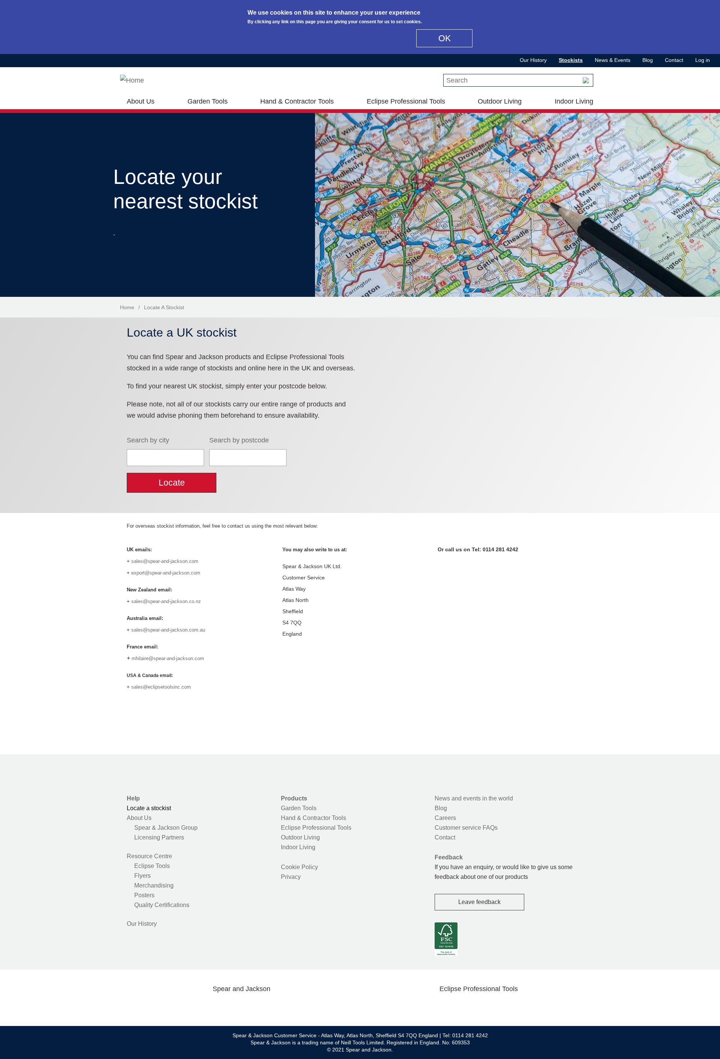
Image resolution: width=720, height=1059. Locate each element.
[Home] (132, 80)
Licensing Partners (159, 837)
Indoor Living (574, 101)
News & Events (612, 60)
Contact (674, 60)
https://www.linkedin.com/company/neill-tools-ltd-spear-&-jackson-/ (253, 1006)
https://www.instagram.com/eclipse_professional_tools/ (490, 1006)
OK (444, 38)
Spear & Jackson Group (166, 827)
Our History (533, 60)
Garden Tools (208, 101)
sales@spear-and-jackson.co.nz (166, 601)
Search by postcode (239, 440)
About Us (140, 101)
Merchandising (154, 885)
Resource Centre (149, 856)
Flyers (142, 875)
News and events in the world (474, 798)
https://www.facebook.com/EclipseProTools (443, 1006)
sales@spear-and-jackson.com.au (168, 630)
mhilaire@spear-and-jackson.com (168, 658)
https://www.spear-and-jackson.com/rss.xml (301, 1006)
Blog (647, 60)
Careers (445, 818)
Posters (144, 895)
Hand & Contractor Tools (297, 101)
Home (127, 307)
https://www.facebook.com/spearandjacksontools (182, 1006)
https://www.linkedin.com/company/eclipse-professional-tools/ (514, 1006)
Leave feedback (479, 902)
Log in (702, 60)
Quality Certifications (161, 905)
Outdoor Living (500, 101)
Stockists (571, 60)
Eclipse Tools (152, 866)
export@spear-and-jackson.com (165, 573)
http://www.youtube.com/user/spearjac (277, 1006)
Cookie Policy (299, 867)
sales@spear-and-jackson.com (164, 561)
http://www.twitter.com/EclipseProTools (466, 1006)
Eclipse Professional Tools (406, 101)
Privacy (291, 877)
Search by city (148, 440)
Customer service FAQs (466, 827)
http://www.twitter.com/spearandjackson (205, 1006)
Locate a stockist (149, 808)
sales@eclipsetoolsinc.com (161, 687)
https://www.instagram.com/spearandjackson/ (229, 1006)
